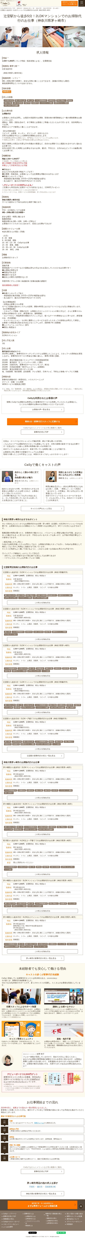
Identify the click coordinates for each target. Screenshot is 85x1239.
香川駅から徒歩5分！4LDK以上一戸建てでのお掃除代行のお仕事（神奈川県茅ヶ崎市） (37, 840)
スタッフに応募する (69, 3)
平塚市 (32, 1187)
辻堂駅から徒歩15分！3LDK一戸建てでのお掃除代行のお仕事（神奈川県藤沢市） (35, 719)
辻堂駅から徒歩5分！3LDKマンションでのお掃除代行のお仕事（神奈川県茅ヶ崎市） (37, 645)
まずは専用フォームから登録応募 (42, 1204)
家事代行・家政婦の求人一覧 (25, 8)
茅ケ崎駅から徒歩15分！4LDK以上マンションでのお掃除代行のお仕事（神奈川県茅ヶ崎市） (40, 917)
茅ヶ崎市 (55, 8)
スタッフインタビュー (11, 1224)
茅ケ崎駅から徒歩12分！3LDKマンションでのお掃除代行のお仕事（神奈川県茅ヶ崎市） (38, 880)
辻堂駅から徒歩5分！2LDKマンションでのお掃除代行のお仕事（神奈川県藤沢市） (36, 572)
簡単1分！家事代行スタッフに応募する (42, 421)
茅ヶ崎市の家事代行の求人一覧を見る (41, 958)
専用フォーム (39, 1123)
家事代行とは (29, 1214)
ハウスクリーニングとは (32, 1222)
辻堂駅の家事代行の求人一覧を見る (41, 756)
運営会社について (73, 1219)
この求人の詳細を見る (42, 603)
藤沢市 (39, 1187)
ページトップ (80, 1206)
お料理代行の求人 (52, 1223)
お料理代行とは (30, 1219)
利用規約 (70, 1224)
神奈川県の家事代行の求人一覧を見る (41, 1194)
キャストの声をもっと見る (41, 508)
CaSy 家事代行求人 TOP (7, 8)
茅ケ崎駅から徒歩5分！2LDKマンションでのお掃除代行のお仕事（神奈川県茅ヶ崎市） (37, 767)
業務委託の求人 (8, 1219)
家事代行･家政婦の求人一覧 (53, 1214)
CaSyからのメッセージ (11, 1221)
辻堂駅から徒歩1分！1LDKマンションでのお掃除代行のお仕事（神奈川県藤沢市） (36, 682)
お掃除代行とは (30, 1216)
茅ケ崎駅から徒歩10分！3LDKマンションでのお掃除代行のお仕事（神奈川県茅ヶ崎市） (38, 804)
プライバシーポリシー (74, 1221)
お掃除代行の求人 (52, 1221)
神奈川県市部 (47, 8)
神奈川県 (38, 8)
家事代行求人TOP (41, 432)
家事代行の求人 (52, 1218)
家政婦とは (29, 1225)
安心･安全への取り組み (75, 1214)
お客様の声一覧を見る (41, 409)
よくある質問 (8, 1227)
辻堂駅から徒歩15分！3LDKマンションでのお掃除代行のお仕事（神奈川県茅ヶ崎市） (37, 609)
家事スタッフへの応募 (74, 1216)
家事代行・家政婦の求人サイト (8, 0)
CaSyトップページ (9, 1214)
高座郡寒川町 (50, 1187)
